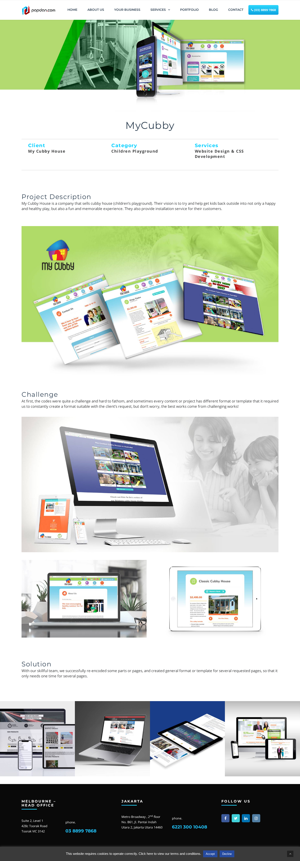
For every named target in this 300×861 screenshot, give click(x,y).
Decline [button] (227, 854)
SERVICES (158, 10)
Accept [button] (210, 854)
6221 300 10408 (189, 827)
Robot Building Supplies (37, 768)
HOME (72, 10)
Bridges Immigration (187, 768)
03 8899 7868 (80, 831)
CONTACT (235, 10)
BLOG (213, 10)
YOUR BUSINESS (127, 10)
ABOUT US (95, 10)
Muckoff (112, 768)
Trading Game (262, 768)
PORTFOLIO (189, 10)
